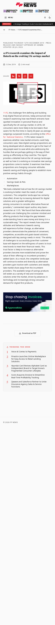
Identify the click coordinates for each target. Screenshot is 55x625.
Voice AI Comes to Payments (23, 351)
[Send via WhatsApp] (25, 76)
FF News (12, 29)
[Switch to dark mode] (50, 17)
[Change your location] (45, 17)
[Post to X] (19, 76)
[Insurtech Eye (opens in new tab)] (26, 11)
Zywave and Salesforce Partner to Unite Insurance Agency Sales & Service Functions (28, 384)
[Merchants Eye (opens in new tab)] (10, 11)
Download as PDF (29, 333)
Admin (40, 45)
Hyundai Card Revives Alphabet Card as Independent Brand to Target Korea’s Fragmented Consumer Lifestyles (29, 368)
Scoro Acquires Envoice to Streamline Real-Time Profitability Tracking (28, 376)
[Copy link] (30, 76)
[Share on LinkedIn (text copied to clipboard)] (13, 76)
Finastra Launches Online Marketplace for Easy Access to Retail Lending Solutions (28, 359)
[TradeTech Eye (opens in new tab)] (42, 11)
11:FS (5, 112)
